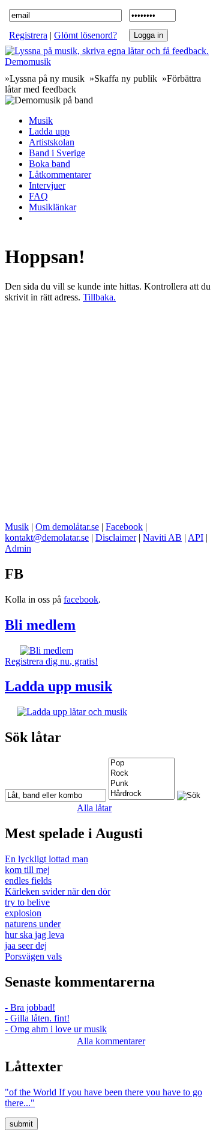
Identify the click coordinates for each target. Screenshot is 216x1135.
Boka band (49, 164)
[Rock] (141, 773)
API (195, 537)
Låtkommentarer (60, 174)
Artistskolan (51, 142)
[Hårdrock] (141, 794)
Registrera (28, 35)
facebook (81, 599)
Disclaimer (115, 537)
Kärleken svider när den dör (57, 891)
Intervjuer (47, 185)
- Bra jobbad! (30, 1007)
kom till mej (27, 870)
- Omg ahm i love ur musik (56, 1029)
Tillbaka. (99, 297)
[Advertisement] (108, 411)
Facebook (124, 527)
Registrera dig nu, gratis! (51, 661)
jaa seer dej (26, 945)
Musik (41, 120)
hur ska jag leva (34, 935)
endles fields (28, 880)
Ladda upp (49, 131)
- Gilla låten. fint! (37, 1018)
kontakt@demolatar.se (47, 537)
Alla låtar (94, 808)
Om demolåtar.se (67, 527)
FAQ (38, 196)
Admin (18, 548)
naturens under (33, 924)
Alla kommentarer (111, 1041)
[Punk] (141, 784)
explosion (23, 913)
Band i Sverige (57, 153)
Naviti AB (162, 537)
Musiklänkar (52, 207)
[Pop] (141, 763)
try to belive (27, 902)
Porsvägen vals (33, 956)
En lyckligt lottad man (46, 859)
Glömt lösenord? (85, 35)
